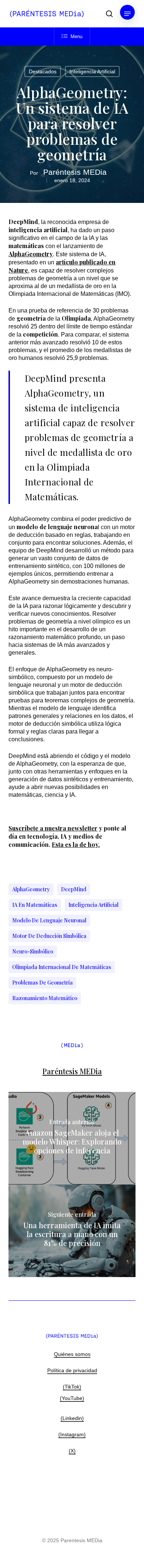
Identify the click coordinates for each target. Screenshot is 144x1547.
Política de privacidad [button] (72, 1370)
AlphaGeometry (31, 889)
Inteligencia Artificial (92, 71)
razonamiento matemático (44, 998)
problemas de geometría (42, 982)
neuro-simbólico (32, 951)
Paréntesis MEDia (75, 172)
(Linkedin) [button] (72, 1418)
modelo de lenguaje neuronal (49, 920)
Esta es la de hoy (75, 844)
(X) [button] (72, 1451)
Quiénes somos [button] (72, 1354)
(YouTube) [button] (72, 1398)
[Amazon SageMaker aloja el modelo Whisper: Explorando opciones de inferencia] (71, 1138)
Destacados (42, 71)
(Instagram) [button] (72, 1434)
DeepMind (73, 889)
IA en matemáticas (34, 904)
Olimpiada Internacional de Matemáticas (61, 966)
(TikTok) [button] (72, 1387)
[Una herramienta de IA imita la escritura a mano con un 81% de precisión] (71, 1231)
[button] (127, 13)
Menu (76, 36)
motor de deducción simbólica (49, 935)
